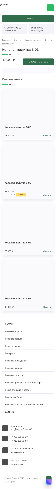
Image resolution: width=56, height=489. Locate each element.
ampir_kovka (37, 28)
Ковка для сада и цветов (18, 390)
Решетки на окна (13, 346)
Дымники (9, 412)
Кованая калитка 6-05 (18, 183)
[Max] (49, 482)
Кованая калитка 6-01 (18, 242)
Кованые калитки (14, 375)
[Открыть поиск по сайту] (50, 7)
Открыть (47, 136)
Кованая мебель (13, 397)
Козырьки (10, 353)
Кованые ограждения (16, 360)
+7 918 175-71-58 (19, 441)
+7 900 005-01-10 (12, 28)
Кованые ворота (13, 331)
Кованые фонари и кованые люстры (23, 382)
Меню (30, 18)
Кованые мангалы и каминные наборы (24, 404)
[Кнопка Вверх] (49, 479)
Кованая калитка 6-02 (18, 127)
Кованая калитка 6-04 (18, 298)
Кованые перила (13, 338)
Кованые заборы (13, 368)
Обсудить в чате (38, 61)
